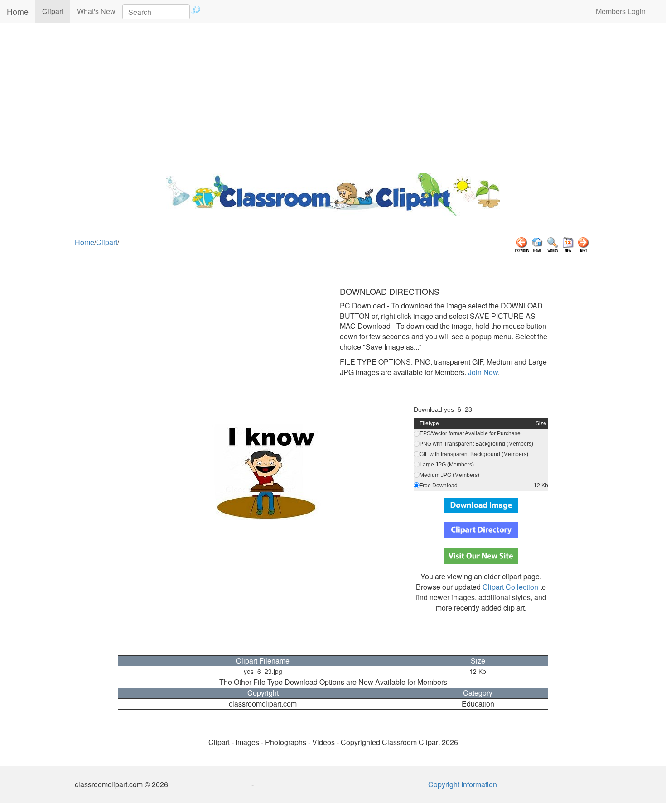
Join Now (482, 372)
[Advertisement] (333, 95)
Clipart (56, 10)
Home (18, 11)
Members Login (621, 11)
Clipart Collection (510, 587)
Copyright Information (462, 784)
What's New (96, 11)
